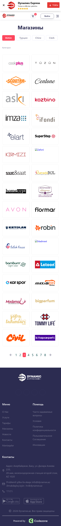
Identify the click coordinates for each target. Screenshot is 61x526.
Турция (23, 37)
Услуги (5, 417)
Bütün (8, 37)
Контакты (7, 439)
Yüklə (55, 5)
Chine (38, 37)
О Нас (5, 411)
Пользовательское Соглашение (42, 437)
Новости (6, 434)
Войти (47, 16)
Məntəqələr (8, 445)
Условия (37, 420)
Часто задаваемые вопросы (42, 413)
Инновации (39, 444)
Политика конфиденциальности (44, 428)
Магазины (7, 428)
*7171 (9, 491)
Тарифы (6, 422)
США (51, 37)
